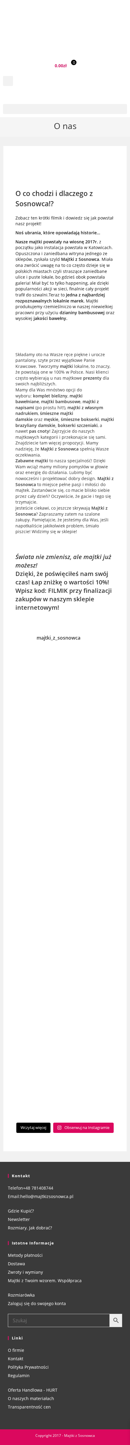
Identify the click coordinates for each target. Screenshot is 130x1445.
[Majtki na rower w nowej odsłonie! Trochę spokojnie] (65, 914)
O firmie (16, 1350)
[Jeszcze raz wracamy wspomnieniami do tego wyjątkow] (65, 973)
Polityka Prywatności (28, 1367)
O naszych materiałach (31, 1398)
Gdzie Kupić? (21, 1211)
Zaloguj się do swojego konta (37, 1303)
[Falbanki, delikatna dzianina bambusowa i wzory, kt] (65, 1031)
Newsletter (19, 1219)
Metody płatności (25, 1255)
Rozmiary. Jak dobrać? (30, 1228)
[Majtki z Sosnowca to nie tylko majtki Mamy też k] (65, 856)
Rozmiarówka (21, 1295)
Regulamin (19, 1375)
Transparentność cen (29, 1407)
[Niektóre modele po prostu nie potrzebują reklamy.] (65, 680)
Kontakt (15, 1358)
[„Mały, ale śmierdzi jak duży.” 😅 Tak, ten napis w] (65, 1090)
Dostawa (16, 1263)
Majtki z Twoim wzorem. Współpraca (45, 1280)
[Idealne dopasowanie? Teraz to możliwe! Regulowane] (65, 797)
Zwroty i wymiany (25, 1272)
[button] (8, 81)
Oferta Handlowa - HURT (32, 1390)
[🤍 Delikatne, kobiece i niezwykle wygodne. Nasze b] (65, 739)
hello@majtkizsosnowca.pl (46, 1196)
